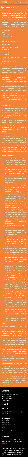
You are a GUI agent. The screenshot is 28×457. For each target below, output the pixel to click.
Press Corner (19, 450)
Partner (9, 454)
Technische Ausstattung (10, 452)
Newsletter (15, 454)
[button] (23, 2)
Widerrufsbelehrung (10, 450)
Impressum (9, 448)
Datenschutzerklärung (19, 448)
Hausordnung (20, 452)
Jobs (20, 454)
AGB (4, 448)
